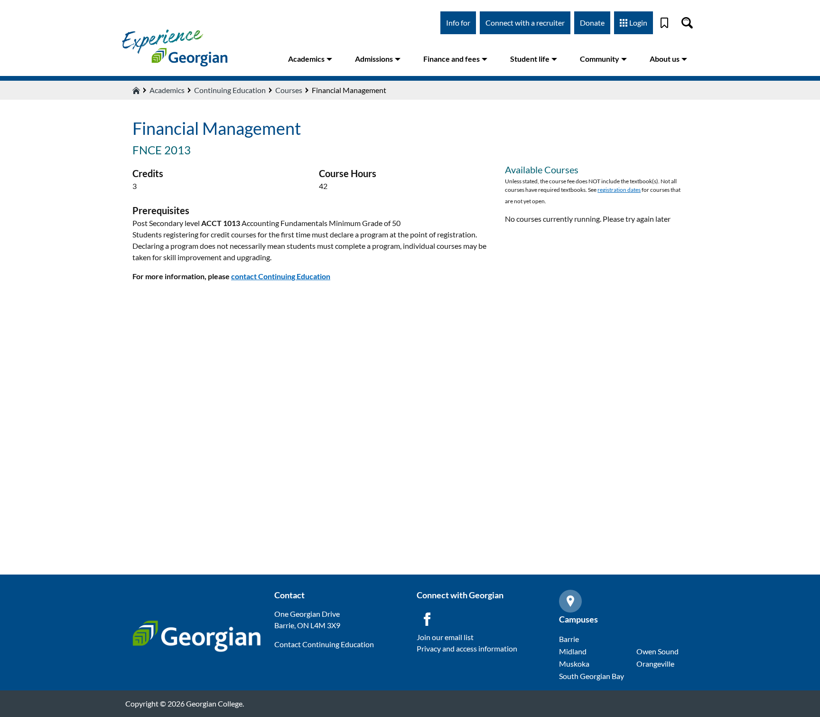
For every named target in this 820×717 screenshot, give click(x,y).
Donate (592, 22)
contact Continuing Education (280, 276)
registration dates (619, 189)
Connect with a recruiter (525, 22)
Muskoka (574, 663)
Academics (306, 58)
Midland (573, 651)
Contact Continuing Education (324, 644)
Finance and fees (451, 58)
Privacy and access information (467, 648)
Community (599, 58)
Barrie (569, 638)
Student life (530, 58)
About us (665, 58)
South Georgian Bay (591, 675)
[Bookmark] (664, 22)
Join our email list (445, 637)
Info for (458, 22)
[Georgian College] (174, 47)
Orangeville (655, 663)
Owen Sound (657, 651)
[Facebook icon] (427, 619)
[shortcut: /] (687, 22)
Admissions (374, 58)
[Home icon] (136, 90)
